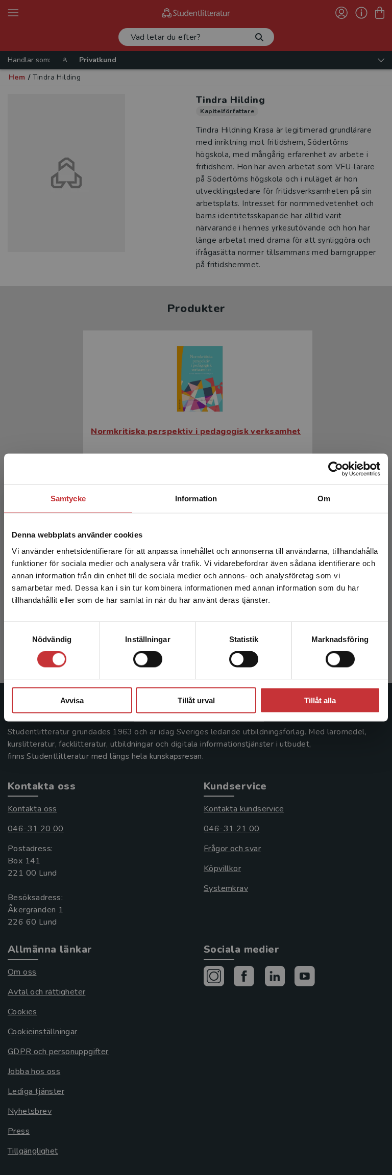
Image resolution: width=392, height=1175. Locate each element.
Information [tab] (196, 498)
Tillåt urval (196, 700)
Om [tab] (323, 498)
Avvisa (72, 700)
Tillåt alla (320, 700)
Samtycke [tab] (68, 498)
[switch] (147, 659)
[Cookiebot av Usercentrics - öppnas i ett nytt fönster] (335, 469)
